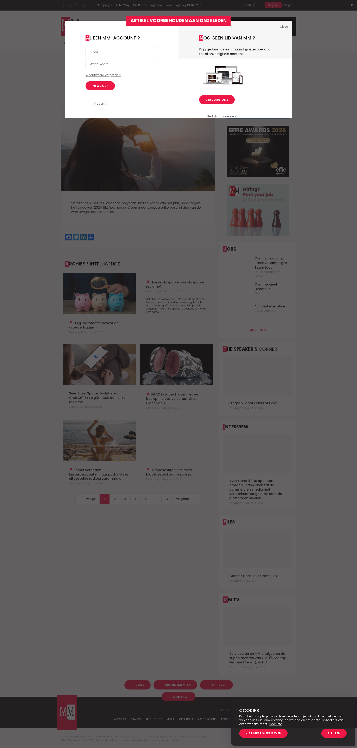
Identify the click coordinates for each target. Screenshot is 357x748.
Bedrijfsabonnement (222, 116)
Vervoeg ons (216, 100)
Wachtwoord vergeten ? (103, 75)
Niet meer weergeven (263, 733)
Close (284, 27)
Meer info (275, 724)
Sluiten (333, 733)
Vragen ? (100, 104)
